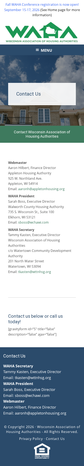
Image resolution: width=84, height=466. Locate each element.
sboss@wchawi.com (33, 222)
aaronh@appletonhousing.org (41, 189)
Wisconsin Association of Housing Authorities (42, 32)
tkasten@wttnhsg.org (34, 272)
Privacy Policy (31, 438)
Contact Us (55, 438)
